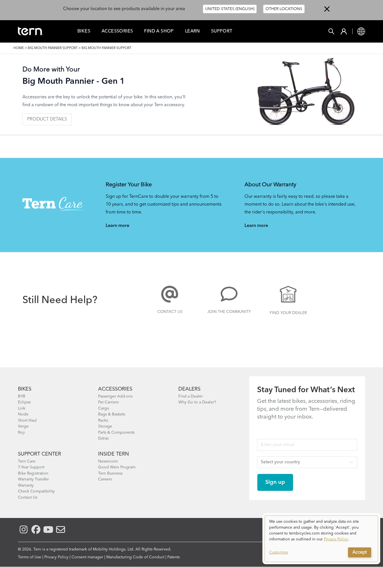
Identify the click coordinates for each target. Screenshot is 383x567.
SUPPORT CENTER (39, 454)
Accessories (117, 31)
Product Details (47, 119)
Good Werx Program (116, 467)
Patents (173, 557)
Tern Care (26, 461)
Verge (23, 426)
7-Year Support (31, 467)
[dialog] (321, 538)
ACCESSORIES (115, 389)
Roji (21, 432)
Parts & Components (116, 432)
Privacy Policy (56, 557)
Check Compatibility (36, 491)
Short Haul (27, 420)
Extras (103, 438)
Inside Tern (113, 454)
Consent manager (87, 557)
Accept (359, 552)
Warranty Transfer (33, 479)
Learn (192, 31)
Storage (105, 426)
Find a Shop (159, 31)
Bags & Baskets (111, 414)
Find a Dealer (190, 396)
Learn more (117, 226)
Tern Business (110, 473)
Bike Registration (33, 473)
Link (21, 408)
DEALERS (189, 389)
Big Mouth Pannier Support (53, 48)
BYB (21, 396)
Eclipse (24, 402)
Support (221, 31)
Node (23, 414)
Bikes (83, 31)
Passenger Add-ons (115, 396)
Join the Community (229, 312)
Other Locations (284, 9)
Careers (105, 479)
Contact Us (170, 312)
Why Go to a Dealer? (197, 402)
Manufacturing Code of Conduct (135, 557)
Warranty (26, 485)
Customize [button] (278, 552)
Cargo (103, 408)
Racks (103, 420)
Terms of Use (29, 557)
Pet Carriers (108, 402)
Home (18, 48)
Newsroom (108, 461)
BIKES (24, 389)
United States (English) (229, 9)
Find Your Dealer (288, 313)
